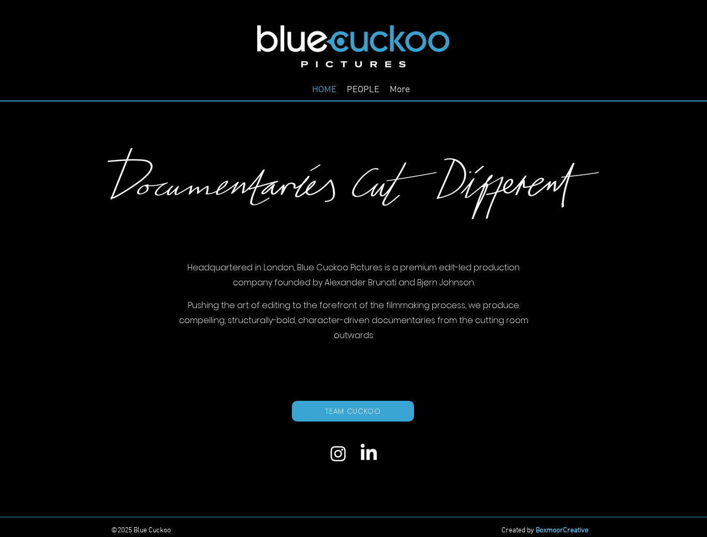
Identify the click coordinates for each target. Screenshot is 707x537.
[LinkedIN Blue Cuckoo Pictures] (369, 453)
